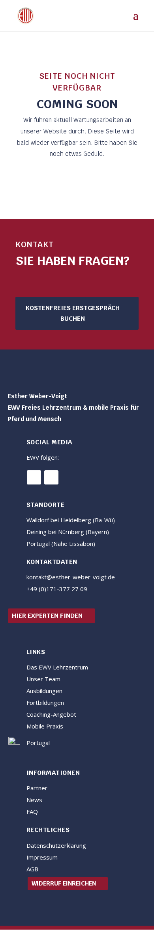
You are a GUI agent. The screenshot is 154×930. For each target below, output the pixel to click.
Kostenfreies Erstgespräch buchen (73, 313)
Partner (36, 788)
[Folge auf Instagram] (51, 477)
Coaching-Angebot (51, 714)
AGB (32, 869)
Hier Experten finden (47, 616)
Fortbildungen (45, 702)
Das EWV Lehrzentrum (57, 667)
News (34, 800)
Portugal (38, 743)
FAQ (32, 811)
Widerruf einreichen (64, 883)
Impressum (42, 857)
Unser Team (43, 679)
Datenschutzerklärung (56, 845)
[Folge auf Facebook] (34, 477)
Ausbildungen (44, 691)
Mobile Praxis (44, 726)
